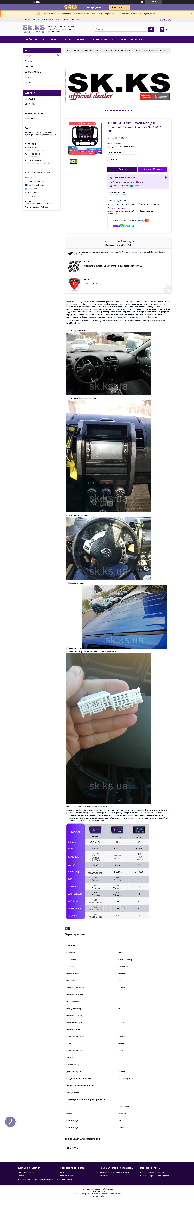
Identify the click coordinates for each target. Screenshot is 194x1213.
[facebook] (66, 929)
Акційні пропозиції (34, 39)
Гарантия (21, 1176)
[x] (69, 929)
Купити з (148, 169)
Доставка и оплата (26, 1172)
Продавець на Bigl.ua (97, 1191)
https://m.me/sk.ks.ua (35, 185)
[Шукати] (151, 29)
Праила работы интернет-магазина (114, 1172)
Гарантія (121, 39)
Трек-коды (63, 1172)
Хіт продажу (137, 39)
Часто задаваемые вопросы (152, 1172)
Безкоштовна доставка (116, 201)
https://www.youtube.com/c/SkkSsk (38, 203)
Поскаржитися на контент (90, 1194)
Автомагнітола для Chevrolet (86, 50)
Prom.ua (109, 1189)
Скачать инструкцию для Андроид (154, 1176)
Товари (53, 39)
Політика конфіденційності (111, 1194)
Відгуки (28, 83)
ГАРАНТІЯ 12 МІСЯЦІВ (93, 284)
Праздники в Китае (66, 1176)
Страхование (105, 1176)
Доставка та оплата (102, 39)
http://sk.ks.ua (32, 178)
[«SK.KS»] (34, 33)
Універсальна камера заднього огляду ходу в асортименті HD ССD (113, 266)
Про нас (68, 39)
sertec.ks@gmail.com (36, 181)
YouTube (29, 66)
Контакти (82, 39)
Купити (122, 169)
